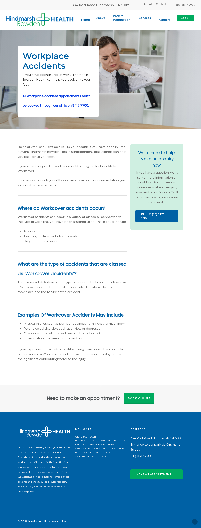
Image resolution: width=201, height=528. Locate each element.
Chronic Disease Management (95, 444)
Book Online (185, 20)
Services (145, 18)
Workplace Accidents (90, 456)
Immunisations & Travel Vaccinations (100, 441)
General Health (86, 437)
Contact (161, 4)
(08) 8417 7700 (185, 4)
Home (85, 20)
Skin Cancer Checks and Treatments (100, 448)
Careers (164, 20)
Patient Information (122, 18)
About (148, 4)
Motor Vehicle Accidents (92, 452)
